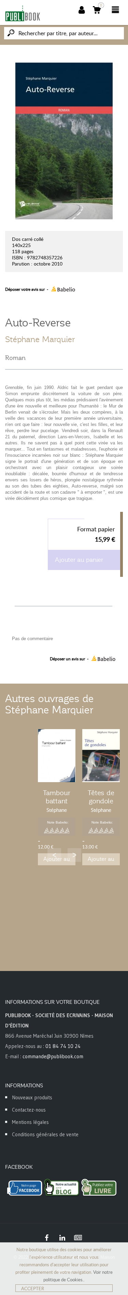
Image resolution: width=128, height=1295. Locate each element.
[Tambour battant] (56, 755)
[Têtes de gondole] (101, 755)
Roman (15, 357)
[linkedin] (62, 1238)
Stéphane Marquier (40, 339)
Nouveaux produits (32, 1097)
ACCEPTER (32, 1288)
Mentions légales (30, 1122)
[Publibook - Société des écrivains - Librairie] (22, 13)
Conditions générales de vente (45, 1134)
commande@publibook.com (53, 1056)
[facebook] (47, 1238)
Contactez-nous (29, 1109)
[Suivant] (74, 855)
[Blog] (78, 1238)
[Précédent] (54, 855)
